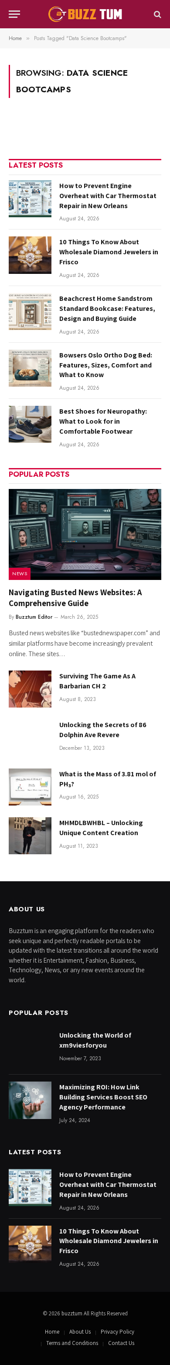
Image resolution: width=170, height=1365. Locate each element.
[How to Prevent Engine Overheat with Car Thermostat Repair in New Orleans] (30, 198)
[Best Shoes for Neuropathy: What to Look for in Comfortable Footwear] (30, 424)
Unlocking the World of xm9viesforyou (95, 1040)
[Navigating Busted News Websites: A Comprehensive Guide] (85, 534)
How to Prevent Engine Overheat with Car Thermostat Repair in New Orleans (107, 195)
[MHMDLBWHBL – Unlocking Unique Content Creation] (30, 835)
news (19, 573)
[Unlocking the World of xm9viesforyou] (30, 1048)
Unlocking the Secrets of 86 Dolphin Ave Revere (102, 729)
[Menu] (14, 14)
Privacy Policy (117, 1331)
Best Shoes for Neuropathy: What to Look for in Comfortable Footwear (103, 421)
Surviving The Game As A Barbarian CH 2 (97, 681)
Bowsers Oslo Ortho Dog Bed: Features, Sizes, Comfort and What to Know (105, 365)
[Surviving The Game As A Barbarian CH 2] (30, 689)
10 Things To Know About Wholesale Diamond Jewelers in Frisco (108, 251)
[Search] (156, 14)
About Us (80, 1331)
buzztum (72, 1313)
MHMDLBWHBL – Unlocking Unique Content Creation (101, 827)
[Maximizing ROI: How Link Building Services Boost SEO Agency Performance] (30, 1100)
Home (52, 1331)
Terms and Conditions (72, 1343)
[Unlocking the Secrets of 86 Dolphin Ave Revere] (30, 737)
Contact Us (121, 1343)
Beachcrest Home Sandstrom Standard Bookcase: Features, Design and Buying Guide (107, 308)
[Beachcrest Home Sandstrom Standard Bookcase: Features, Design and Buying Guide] (30, 311)
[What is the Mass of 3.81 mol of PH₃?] (30, 787)
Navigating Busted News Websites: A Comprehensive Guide (75, 598)
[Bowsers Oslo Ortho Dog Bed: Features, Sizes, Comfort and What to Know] (30, 368)
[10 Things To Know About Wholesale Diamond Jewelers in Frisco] (30, 254)
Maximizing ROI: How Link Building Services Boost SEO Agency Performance (103, 1097)
